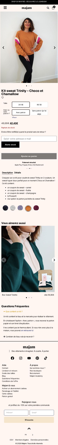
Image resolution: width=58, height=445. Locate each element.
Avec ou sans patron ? (6, 111)
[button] (48, 8)
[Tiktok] (45, 358)
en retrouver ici (27, 330)
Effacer (14, 117)
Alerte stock (10, 145)
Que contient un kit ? (14, 311)
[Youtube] (29, 358)
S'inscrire (29, 420)
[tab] (7, 172)
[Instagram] (20, 358)
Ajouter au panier (29, 156)
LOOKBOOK (42, 2)
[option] (20, 104)
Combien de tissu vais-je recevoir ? (20, 336)
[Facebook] (12, 358)
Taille (5, 103)
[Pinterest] (37, 358)
